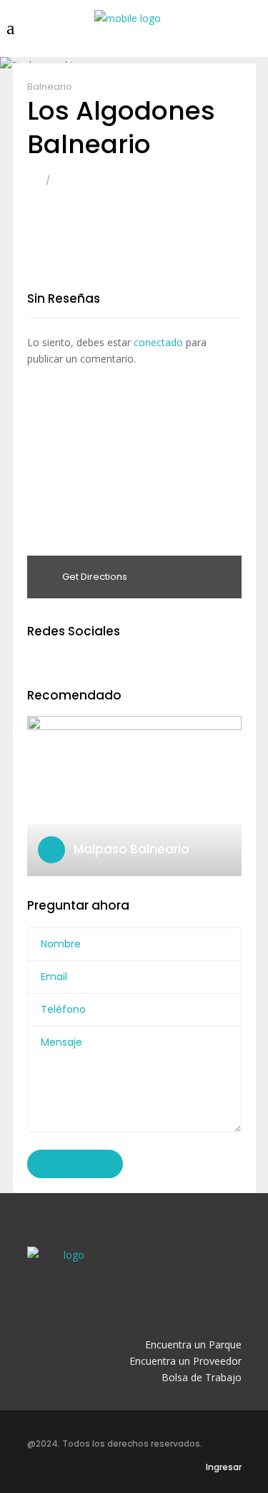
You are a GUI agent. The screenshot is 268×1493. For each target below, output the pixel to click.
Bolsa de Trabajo (202, 1377)
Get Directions (93, 576)
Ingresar (224, 1467)
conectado (158, 342)
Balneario (49, 86)
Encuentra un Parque (193, 1344)
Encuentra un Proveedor (185, 1361)
